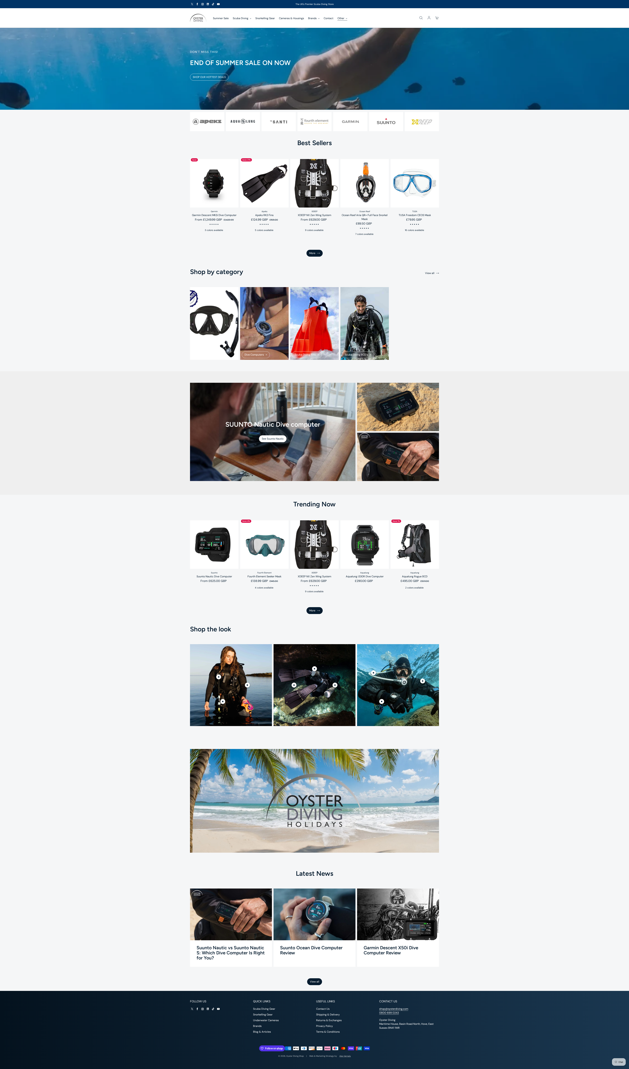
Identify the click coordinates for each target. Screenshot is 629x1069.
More (312, 253)
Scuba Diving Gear (264, 1009)
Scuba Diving (241, 18)
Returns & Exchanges (329, 1020)
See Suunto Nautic (273, 438)
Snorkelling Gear (265, 18)
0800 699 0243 (389, 1012)
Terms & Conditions (328, 1031)
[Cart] (437, 18)
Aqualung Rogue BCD (415, 576)
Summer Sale (221, 18)
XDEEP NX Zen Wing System (314, 215)
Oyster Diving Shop (295, 1056)
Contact (328, 18)
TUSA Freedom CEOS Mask (415, 215)
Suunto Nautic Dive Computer (214, 576)
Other (341, 18)
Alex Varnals (345, 1056)
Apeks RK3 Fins (264, 215)
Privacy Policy (324, 1026)
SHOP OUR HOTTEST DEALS (209, 77)
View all (429, 273)
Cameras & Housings (291, 18)
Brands (312, 18)
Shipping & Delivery (328, 1014)
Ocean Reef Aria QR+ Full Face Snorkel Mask (365, 217)
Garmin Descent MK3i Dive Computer (214, 215)
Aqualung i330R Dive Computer (365, 576)
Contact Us (323, 1009)
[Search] (421, 18)
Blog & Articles (262, 1031)
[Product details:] (218, 676)
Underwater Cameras (266, 1020)
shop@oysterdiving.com (393, 1009)
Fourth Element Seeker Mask (264, 576)
